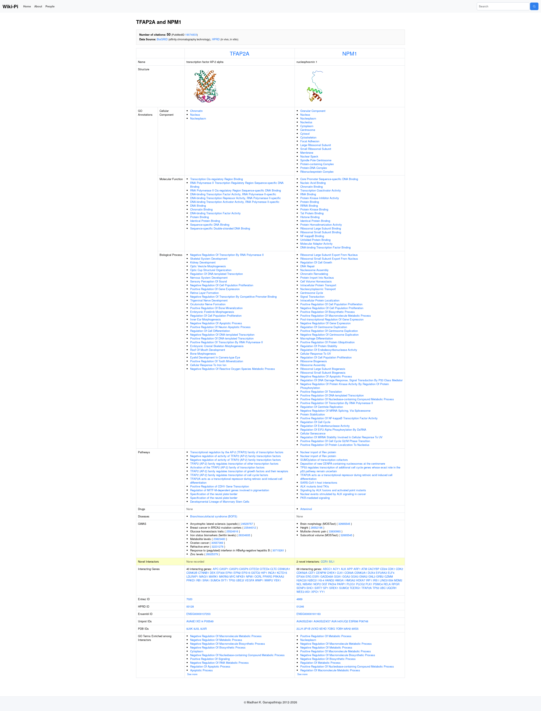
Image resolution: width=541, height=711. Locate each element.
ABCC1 (327, 569)
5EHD (323, 629)
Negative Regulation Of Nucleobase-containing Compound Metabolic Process (237, 655)
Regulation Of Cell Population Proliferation (216, 315)
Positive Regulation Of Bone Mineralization (216, 308)
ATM (364, 569)
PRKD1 (190, 580)
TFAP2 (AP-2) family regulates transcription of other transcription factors (234, 463)
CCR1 (324, 561)
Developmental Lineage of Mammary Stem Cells (219, 501)
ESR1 (316, 576)
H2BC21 (312, 580)
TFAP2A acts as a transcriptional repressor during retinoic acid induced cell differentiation (236, 480)
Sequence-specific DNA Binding (209, 225)
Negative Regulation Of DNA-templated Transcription (222, 334)
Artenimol (306, 509)
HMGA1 (340, 580)
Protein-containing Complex (317, 164)
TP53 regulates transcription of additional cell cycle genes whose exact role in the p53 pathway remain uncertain (350, 469)
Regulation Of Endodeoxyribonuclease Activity (328, 350)
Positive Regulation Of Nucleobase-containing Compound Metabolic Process (347, 399)
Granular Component (312, 111)
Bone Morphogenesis (203, 353)
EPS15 (246, 573)
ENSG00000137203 (198, 614)
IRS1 (376, 580)
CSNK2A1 (284, 569)
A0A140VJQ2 (339, 621)
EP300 (220, 573)
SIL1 (332, 561)
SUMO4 (215, 580)
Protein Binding (199, 217)
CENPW (321, 573)
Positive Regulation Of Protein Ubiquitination (327, 342)
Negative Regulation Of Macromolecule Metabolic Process (226, 636)
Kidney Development (203, 262)
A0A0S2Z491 (304, 621)
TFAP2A (239, 53)
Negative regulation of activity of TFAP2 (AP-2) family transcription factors (235, 456)
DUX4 (371, 573)
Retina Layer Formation (204, 293)
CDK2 (399, 569)
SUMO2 (344, 588)
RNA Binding (308, 194)
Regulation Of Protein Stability (318, 346)
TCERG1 (355, 588)
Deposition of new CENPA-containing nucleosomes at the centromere (342, 463)
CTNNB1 (203, 573)
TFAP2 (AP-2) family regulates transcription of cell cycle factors (229, 475)
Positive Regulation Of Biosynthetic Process (327, 312)
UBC (383, 588)
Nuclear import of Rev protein (318, 452)
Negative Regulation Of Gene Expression (325, 323)
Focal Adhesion (309, 141)
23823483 (219, 539)
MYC (232, 576)
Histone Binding (310, 217)
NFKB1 (240, 576)
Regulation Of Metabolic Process (320, 663)
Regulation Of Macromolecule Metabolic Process (330, 670)
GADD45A (326, 576)
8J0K (189, 629)
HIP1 (264, 573)
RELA (387, 584)
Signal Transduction (312, 296)
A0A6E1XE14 (194, 621)
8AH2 (347, 629)
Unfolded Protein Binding (315, 240)
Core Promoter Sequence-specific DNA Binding (329, 179)
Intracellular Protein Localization (319, 300)
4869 (299, 599)
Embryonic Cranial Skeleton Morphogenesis (217, 346)
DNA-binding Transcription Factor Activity (215, 213)
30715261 (278, 550)
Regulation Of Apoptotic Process (210, 666)
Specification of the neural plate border (213, 494)
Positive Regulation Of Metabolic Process (325, 636)
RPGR (395, 584)
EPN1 (229, 573)
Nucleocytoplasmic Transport (318, 289)
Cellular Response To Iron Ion (208, 365)
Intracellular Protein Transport (318, 285)
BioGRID (162, 39)
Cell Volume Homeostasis (316, 281)
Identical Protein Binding (205, 221)
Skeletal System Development (208, 258)
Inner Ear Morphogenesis (205, 319)
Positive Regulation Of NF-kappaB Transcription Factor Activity (339, 418)
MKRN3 (224, 576)
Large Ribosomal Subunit (315, 145)
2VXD (314, 629)
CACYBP (373, 569)
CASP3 (233, 569)
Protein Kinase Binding (314, 209)
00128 (190, 606)
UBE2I (240, 580)
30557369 (217, 543)
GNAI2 (363, 576)
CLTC (273, 569)
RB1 (199, 580)
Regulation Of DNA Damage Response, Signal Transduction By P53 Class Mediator (351, 380)
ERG (308, 576)
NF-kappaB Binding (312, 236)
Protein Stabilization (312, 414)
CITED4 (264, 569)
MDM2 (398, 580)
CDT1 (311, 573)
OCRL (258, 576)
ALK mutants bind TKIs (314, 486)
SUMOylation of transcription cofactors (324, 460)
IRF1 (369, 580)
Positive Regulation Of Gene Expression (215, 289)
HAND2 (329, 580)
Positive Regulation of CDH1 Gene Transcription (219, 486)
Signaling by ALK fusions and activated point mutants (333, 490)
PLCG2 (360, 584)
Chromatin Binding (201, 209)
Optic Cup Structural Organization (210, 270)
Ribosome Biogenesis (313, 361)
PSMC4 (378, 584)
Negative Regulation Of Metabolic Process (216, 640)
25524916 (232, 531)
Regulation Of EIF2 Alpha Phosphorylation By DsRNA (333, 429)
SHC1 (310, 588)
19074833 (191, 34)
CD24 (383, 569)
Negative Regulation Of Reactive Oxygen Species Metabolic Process (232, 369)
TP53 (232, 580)
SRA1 (206, 580)
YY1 (322, 592)
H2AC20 (301, 580)
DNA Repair (307, 266)
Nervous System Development (209, 277)
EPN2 (237, 573)
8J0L (196, 629)
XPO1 (315, 592)
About (38, 6)
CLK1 (340, 573)
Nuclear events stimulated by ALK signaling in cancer (333, 494)
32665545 (344, 524)
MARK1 (213, 576)
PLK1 (369, 584)
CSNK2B (191, 573)
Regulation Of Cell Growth (316, 262)
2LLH (299, 629)
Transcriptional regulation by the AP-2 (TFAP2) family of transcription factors (236, 452)
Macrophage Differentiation (316, 338)
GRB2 (380, 576)
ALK (343, 569)
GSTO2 (255, 573)
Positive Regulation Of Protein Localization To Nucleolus (334, 445)
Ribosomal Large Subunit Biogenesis (322, 369)
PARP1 (341, 584)
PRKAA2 (278, 576)
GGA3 (354, 576)
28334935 (244, 535)
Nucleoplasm (198, 118)
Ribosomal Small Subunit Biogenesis (323, 372)
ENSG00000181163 (308, 614)
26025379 (212, 554)
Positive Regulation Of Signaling (210, 659)
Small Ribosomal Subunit (315, 149)
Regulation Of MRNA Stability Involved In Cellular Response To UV (341, 437)
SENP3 (301, 588)
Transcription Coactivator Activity (320, 190)
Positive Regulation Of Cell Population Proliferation (331, 304)
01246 (300, 606)
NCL (299, 584)
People (50, 6)
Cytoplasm (306, 126)
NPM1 (349, 53)
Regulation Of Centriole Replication (321, 407)
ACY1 (336, 569)
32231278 (217, 546)
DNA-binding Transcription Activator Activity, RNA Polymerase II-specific (234, 202)
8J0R (203, 629)
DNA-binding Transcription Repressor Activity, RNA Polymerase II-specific (235, 198)
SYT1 (224, 580)
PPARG (267, 576)
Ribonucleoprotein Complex (317, 172)
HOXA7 (360, 580)
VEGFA (249, 580)
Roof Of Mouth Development (207, 350)
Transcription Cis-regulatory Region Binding (216, 179)
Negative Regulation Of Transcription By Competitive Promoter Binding (233, 296)
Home (27, 6)
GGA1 (338, 576)
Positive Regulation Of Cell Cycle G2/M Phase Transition (335, 441)
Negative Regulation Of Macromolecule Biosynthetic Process (227, 644)
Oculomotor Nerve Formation (207, 304)
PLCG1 (351, 584)
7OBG (331, 629)
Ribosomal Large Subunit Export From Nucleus (329, 255)
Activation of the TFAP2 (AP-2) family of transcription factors (227, 467)
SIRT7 (318, 588)
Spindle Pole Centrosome (315, 160)
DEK (213, 573)
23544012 (250, 527)
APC (216, 569)
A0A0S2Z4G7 (322, 621)
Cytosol (305, 134)
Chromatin (196, 111)
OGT (324, 584)
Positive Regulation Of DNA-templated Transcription (222, 338)
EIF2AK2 (381, 573)
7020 (189, 599)
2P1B (307, 629)
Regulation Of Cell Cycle (315, 422)
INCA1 (272, 573)
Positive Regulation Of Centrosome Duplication (329, 331)
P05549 (208, 621)
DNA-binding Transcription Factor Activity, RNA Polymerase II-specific (233, 194)
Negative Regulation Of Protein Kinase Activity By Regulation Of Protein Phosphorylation (344, 386)
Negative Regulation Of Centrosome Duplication (329, 334)
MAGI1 (203, 576)
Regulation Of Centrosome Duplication (323, 327)
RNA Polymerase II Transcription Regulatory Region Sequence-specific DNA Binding (237, 185)
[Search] (534, 6)
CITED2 (254, 569)
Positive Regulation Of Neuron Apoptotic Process (220, 327)
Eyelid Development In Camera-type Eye (215, 357)
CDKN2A (301, 573)
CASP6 (243, 569)
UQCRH (391, 588)
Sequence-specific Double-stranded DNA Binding (220, 228)
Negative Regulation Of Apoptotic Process (216, 323)
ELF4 (391, 573)
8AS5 (355, 629)
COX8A (349, 573)
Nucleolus (306, 122)
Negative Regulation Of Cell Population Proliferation (221, 285)
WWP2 (268, 580)
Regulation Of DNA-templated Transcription (216, 274)
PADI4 (332, 584)
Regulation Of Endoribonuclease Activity (325, 426)
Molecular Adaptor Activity (316, 244)
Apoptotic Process (201, 670)
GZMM (388, 576)
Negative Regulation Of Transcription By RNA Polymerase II (227, 255)
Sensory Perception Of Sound (208, 281)
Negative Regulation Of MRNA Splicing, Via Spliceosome (335, 410)
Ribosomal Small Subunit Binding (320, 232)
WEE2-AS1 (303, 592)
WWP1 (259, 580)
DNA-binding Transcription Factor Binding (325, 247)
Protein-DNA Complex (313, 168)
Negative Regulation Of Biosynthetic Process (218, 647)
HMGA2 (350, 580)
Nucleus (195, 115)
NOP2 (317, 584)
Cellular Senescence (312, 433)
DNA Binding (198, 206)
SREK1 (333, 588)
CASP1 (223, 569)
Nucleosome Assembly (314, 270)
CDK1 (391, 569)
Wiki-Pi (10, 6)
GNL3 (371, 576)
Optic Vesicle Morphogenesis (208, 266)
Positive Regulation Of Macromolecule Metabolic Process (335, 315)
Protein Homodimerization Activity (321, 225)
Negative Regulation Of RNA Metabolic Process (219, 663)
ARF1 (357, 569)
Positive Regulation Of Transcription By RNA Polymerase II (226, 342)
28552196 (316, 527)
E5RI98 (353, 621)
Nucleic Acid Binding (313, 183)
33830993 (335, 531)
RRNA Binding (309, 206)
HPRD (216, 39)
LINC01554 (386, 580)
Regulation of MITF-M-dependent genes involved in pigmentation (229, 490)
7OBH (339, 629)
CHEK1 (331, 573)
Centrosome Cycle (311, 293)
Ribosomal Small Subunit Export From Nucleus (329, 258)
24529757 (247, 524)
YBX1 (277, 580)
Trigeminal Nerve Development (209, 300)
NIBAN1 (308, 584)
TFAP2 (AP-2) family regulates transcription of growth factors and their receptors (239, 471)
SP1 (325, 588)
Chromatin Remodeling (314, 274)
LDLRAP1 (192, 576)
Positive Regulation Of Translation (321, 391)
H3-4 (321, 580)
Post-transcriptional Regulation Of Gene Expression (331, 319)
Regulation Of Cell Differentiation (210, 331)
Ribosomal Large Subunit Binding (320, 228)
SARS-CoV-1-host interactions (318, 482)
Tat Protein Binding (312, 213)
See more (192, 674)
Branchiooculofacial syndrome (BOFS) (213, 516)
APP (350, 569)
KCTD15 (282, 573)
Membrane (306, 153)
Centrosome (307, 130)
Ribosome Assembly (313, 365)
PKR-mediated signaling (315, 498)
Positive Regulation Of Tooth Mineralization (216, 361)
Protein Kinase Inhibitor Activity (319, 198)
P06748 (363, 621)
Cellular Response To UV (315, 353)
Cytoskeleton (308, 137)
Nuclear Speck (309, 156)
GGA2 (346, 576)
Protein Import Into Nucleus (317, 277)
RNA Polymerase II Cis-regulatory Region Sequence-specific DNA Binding (235, 190)
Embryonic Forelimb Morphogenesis (212, 312)
